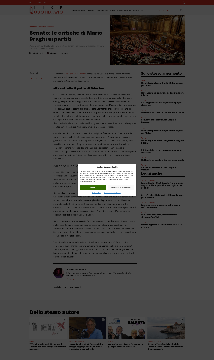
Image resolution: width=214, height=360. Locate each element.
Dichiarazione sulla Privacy (112, 193)
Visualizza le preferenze (121, 188)
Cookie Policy (96, 193)
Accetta (93, 188)
